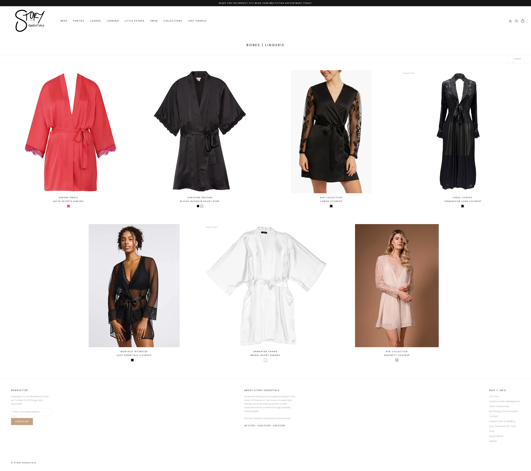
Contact (493, 416)
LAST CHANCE (197, 20)
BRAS (64, 20)
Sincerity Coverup (397, 355)
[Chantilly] (136, 360)
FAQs (491, 431)
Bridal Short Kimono (265, 355)
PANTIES (78, 20)
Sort (518, 58)
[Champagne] (397, 360)
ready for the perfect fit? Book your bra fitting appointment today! (265, 3)
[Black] (331, 206)
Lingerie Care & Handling (502, 421)
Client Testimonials (499, 406)
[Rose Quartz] (202, 206)
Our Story (494, 396)
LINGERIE (113, 20)
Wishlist (493, 441)
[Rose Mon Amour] (68, 206)
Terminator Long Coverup (462, 201)
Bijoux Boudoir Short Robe (200, 201)
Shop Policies (496, 436)
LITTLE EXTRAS (135, 20)
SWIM (154, 20)
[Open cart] (522, 20)
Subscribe (22, 421)
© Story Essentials (23, 462)
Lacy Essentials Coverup (134, 355)
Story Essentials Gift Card (502, 426)
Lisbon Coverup (331, 201)
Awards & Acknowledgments (504, 401)
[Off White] (265, 360)
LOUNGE (95, 20)
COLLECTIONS (172, 20)
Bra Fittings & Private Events (503, 411)
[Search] (516, 20)
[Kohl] (198, 206)
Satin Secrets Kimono (68, 201)
